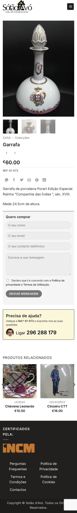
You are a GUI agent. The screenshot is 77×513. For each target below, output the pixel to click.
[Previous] (3, 392)
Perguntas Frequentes (18, 466)
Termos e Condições (17, 479)
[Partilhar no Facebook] (14, 180)
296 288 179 (36, 332)
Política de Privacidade (48, 466)
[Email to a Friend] (29, 180)
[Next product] (6, 153)
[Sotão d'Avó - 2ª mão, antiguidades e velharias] (33, 6)
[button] (70, 6)
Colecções (22, 138)
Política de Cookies (49, 479)
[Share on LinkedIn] (44, 180)
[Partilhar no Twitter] (21, 180)
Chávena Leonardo (19, 406)
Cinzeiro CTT (57, 406)
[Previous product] (15, 153)
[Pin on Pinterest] (36, 180)
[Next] (74, 392)
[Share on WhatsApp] (6, 180)
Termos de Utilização (36, 284)
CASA (7, 138)
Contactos (18, 490)
